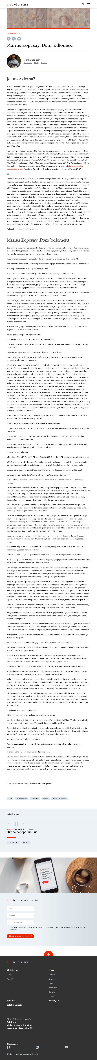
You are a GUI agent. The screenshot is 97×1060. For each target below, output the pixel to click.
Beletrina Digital (14, 1005)
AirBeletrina (12, 970)
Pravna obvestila (24, 1054)
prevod (45, 799)
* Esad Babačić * (20, 829)
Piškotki (35, 1054)
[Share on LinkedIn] (19, 39)
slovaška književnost (59, 799)
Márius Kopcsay (32, 59)
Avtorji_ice (53, 1000)
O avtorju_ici (28, 63)
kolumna (26, 842)
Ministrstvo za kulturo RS (19, 1025)
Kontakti (10, 979)
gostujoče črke (13, 842)
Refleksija (52, 992)
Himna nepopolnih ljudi (22, 832)
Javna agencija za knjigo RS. (20, 1028)
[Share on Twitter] (14, 39)
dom (10, 799)
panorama (34, 799)
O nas (9, 974)
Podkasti (44, 63)
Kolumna (51, 979)
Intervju (51, 996)
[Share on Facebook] (9, 39)
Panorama (52, 987)
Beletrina (11, 1022)
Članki (36, 63)
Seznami (51, 974)
